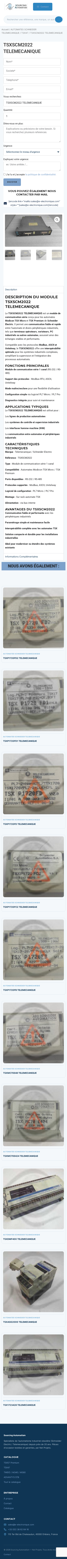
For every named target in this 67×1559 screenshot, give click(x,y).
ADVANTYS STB (11, 1477)
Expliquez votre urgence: (16, 159)
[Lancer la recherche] (58, 19)
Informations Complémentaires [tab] (21, 556)
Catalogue (9, 1508)
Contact (45, 6)
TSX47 (24, 33)
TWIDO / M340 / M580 (15, 1472)
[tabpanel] (33, 423)
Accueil (5, 29)
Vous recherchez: (12, 96)
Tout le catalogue (12, 1482)
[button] (57, 219)
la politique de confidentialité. (40, 174)
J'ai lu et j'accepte (31, 174)
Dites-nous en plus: (13, 123)
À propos (8, 1498)
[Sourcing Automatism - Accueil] (16, 6)
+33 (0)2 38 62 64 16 (18, 1529)
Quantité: (8, 110)
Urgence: (8, 145)
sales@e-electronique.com (21, 1524)
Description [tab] (11, 289)
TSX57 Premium (11, 1462)
